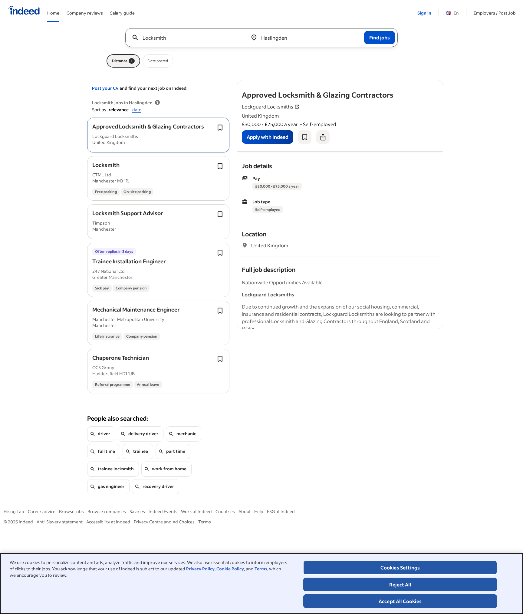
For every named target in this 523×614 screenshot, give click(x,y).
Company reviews (85, 13)
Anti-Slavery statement (60, 522)
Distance (122, 60)
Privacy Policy (200, 569)
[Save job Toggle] (220, 127)
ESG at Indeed (281, 511)
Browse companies (106, 511)
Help (258, 511)
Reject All (400, 584)
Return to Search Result (403, 84)
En (452, 13)
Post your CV (105, 88)
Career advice (41, 511)
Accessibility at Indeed (108, 522)
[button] (148, 126)
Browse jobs (71, 511)
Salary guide (122, 13)
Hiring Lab (14, 511)
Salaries (137, 511)
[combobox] (186, 37)
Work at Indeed (196, 511)
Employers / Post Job (495, 13)
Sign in (424, 13)
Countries (225, 511)
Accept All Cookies (400, 601)
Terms (261, 569)
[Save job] (304, 137)
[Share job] (323, 137)
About (244, 511)
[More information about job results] (157, 103)
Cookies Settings (400, 567)
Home (53, 13)
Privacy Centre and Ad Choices (164, 522)
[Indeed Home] (24, 11)
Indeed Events (163, 511)
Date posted (158, 60)
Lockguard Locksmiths (267, 106)
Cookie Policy (230, 569)
